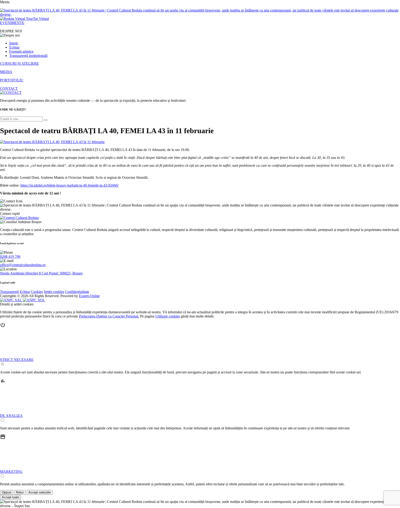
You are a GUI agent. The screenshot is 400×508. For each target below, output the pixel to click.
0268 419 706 (10, 257)
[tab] (200, 344)
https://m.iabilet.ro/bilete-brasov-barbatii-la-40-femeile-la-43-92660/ (69, 185)
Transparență (9, 292)
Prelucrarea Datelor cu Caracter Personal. (109, 316)
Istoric (13, 43)
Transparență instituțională (28, 56)
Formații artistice (21, 51)
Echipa (14, 47)
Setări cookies (54, 292)
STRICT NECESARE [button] (17, 360)
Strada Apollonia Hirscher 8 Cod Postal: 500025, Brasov (41, 273)
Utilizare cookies (167, 316)
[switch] (2, 364)
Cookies (37, 292)
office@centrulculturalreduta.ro (23, 265)
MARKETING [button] (11, 472)
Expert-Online (89, 296)
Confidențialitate (77, 292)
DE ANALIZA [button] (11, 416)
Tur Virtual (41, 19)
